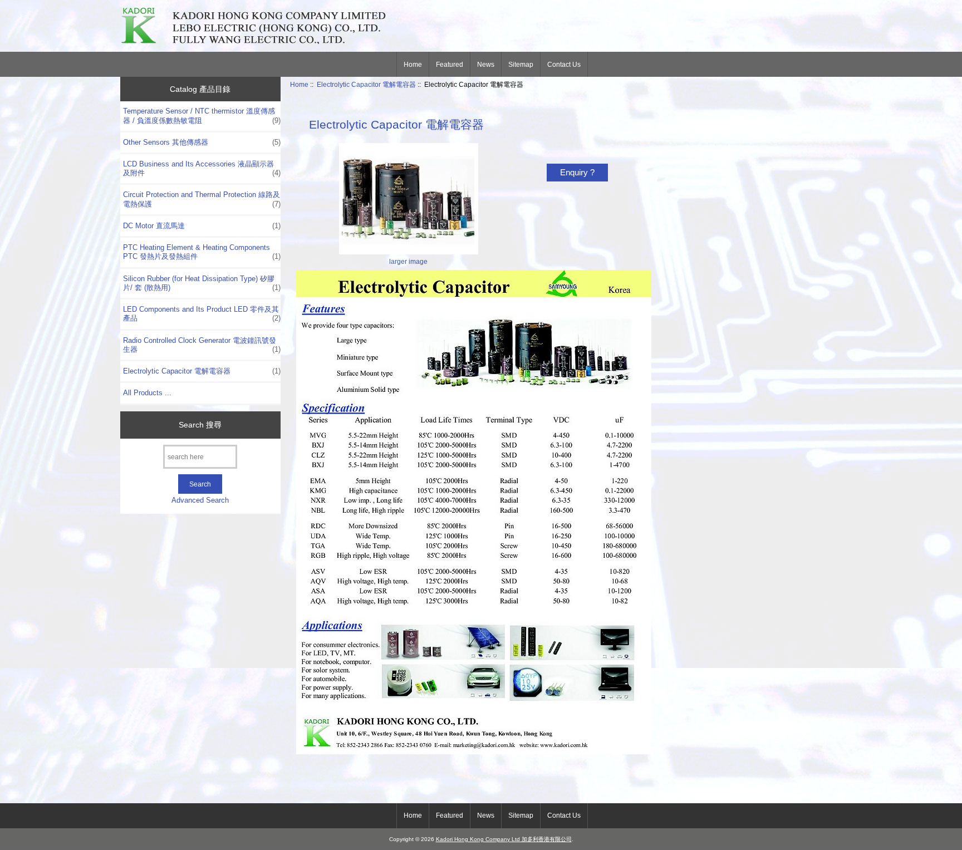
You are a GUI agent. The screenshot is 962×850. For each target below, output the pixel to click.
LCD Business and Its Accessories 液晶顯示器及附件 (202, 168)
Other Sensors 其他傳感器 (202, 142)
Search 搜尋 (200, 424)
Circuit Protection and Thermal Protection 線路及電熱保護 (202, 199)
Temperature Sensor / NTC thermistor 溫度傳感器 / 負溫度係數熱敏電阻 (202, 115)
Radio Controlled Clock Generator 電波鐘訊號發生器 (202, 344)
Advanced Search (200, 500)
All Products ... (147, 393)
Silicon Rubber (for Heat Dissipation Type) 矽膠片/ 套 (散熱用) (202, 283)
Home (413, 64)
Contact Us (564, 64)
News (485, 64)
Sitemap (520, 64)
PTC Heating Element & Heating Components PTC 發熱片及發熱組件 (202, 252)
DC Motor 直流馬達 (202, 226)
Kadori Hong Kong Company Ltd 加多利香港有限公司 (504, 839)
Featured (449, 64)
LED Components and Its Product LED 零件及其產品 (202, 313)
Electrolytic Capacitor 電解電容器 (366, 84)
